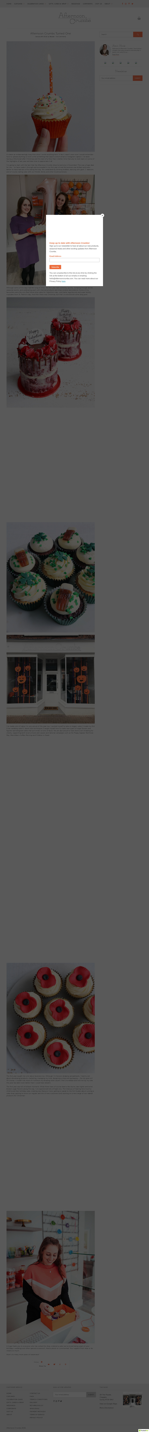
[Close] (102, 215)
